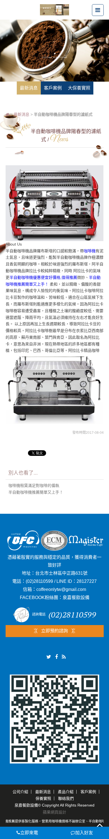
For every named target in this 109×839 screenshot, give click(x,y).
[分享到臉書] (56, 657)
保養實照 (43, 798)
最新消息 (21, 114)
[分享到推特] (48, 657)
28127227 (87, 581)
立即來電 (29, 832)
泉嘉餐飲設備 (76, 597)
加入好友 (84, 832)
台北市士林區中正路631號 (61, 573)
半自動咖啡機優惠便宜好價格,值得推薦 (43, 277)
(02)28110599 (39, 581)
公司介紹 (20, 791)
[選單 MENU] (98, 10)
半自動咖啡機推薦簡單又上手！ (35, 492)
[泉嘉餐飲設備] (54, 9)
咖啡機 (90, 251)
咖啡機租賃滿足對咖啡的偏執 (33, 485)
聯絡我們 (66, 798)
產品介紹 (66, 791)
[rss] (64, 657)
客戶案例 (88, 791)
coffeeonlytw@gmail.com (61, 589)
